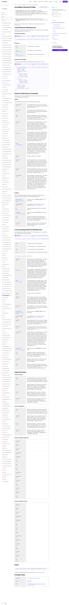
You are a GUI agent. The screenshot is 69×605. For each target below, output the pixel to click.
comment (17, 444)
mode (17, 460)
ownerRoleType (18, 472)
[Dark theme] (4, 603)
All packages (4, 8)
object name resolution (37, 205)
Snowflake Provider (25, 4)
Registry (35, 1)
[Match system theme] (5, 603)
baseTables (18, 504)
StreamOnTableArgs (37, 39)
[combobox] (6, 5)
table (17, 115)
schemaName (18, 476)
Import (53, 37)
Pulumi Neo (42, 1)
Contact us (56, 1)
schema (17, 326)
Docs (31, 1)
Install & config (3, 14)
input (35, 101)
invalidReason (18, 456)
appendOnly (18, 121)
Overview (3, 12)
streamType (18, 358)
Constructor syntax (56, 24)
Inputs (54, 29)
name (17, 168)
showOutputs (18, 212)
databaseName (18, 452)
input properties (41, 61)
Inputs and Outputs (43, 95)
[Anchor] (36, 7)
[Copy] (48, 67)
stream (17, 423)
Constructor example (56, 26)
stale (17, 216)
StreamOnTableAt (18, 133)
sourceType (18, 480)
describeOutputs (19, 199)
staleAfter (17, 488)
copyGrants (18, 159)
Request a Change (55, 43)
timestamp (17, 398)
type (16, 559)
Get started (65, 1)
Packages (19, 4)
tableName (18, 492)
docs (44, 11)
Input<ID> (34, 238)
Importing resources (41, 572)
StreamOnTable (35, 4)
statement (17, 384)
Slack (47, 1)
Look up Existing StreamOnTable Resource (59, 33)
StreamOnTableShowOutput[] (20, 213)
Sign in (60, 1)
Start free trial (59, 50)
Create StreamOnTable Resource (58, 22)
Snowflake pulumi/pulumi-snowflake (33, 578)
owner (17, 468)
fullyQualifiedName (19, 204)
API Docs (2, 16)
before (17, 143)
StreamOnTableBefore (19, 144)
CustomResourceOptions (19, 55)
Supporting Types (55, 35)
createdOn (18, 448)
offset (17, 377)
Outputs (54, 31)
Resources (28, 31)
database (17, 104)
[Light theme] (2, 603)
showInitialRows (19, 175)
